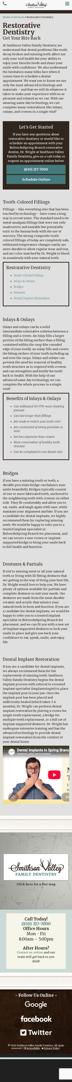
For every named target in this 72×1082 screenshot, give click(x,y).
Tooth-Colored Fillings (29, 275)
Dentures (19, 292)
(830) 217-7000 (36, 169)
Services (18, 17)
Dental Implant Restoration (32, 298)
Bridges (19, 287)
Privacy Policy (52, 1048)
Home (7, 17)
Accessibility (33, 1048)
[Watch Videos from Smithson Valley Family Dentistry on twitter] (36, 1032)
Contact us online (30, 952)
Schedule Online (36, 179)
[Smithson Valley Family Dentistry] (36, 4)
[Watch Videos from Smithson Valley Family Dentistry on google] (36, 1005)
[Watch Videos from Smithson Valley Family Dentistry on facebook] (36, 1019)
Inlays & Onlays (24, 281)
